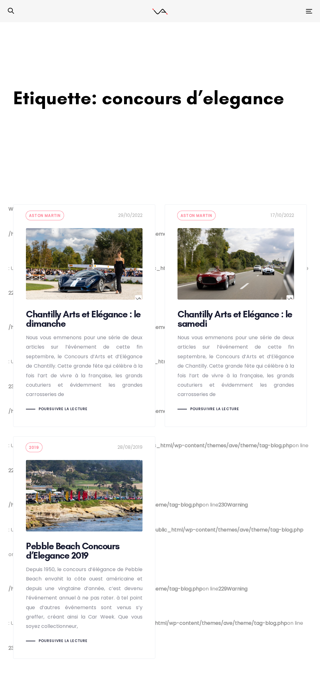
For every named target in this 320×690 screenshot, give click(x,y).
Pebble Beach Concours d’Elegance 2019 (84, 547)
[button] (11, 11)
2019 (34, 447)
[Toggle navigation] (261, 11)
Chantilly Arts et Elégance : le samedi (236, 316)
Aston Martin (45, 215)
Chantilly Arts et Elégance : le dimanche (84, 316)
